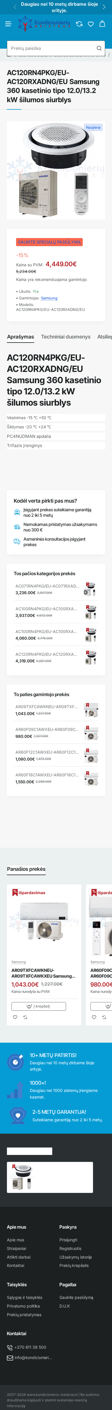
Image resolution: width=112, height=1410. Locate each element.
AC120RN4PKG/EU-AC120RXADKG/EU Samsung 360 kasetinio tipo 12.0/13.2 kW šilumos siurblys (48, 654)
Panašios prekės (26, 869)
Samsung (49, 298)
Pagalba (67, 1284)
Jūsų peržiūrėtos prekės (29, 1150)
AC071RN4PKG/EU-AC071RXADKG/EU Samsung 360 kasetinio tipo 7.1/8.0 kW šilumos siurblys (48, 586)
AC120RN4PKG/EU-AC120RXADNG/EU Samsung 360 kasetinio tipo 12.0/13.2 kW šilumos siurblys (63, 1170)
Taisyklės (17, 1284)
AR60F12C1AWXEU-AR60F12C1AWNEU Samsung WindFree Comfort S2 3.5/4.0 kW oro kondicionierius (48, 752)
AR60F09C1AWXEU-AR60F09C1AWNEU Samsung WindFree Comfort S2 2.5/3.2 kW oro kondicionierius (48, 729)
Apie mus (16, 1227)
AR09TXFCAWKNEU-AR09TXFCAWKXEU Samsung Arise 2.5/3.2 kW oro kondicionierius (48, 706)
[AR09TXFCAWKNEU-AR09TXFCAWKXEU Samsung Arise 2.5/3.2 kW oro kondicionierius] (91, 710)
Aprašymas (20, 337)
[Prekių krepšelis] (102, 24)
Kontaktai (16, 1333)
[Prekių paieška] (99, 48)
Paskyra (68, 1227)
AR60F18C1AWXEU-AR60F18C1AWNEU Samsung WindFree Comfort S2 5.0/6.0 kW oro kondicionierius (48, 774)
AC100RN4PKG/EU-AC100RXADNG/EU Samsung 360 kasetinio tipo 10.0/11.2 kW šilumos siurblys (48, 631)
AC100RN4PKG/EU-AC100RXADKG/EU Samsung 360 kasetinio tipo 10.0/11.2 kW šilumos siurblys (48, 608)
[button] (38, 1006)
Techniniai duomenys (65, 337)
